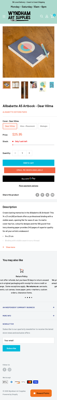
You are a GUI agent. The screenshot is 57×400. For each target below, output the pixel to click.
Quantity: (7, 153)
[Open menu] (4, 16)
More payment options (28, 185)
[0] (52, 16)
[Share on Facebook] (37, 195)
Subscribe (11, 348)
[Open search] (41, 16)
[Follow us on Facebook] (4, 369)
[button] (30, 170)
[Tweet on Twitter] (47, 195)
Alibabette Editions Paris (15, 112)
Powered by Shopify (10, 394)
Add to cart (28, 162)
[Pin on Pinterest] (42, 195)
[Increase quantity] (29, 153)
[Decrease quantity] (15, 153)
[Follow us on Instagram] (9, 369)
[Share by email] (52, 195)
